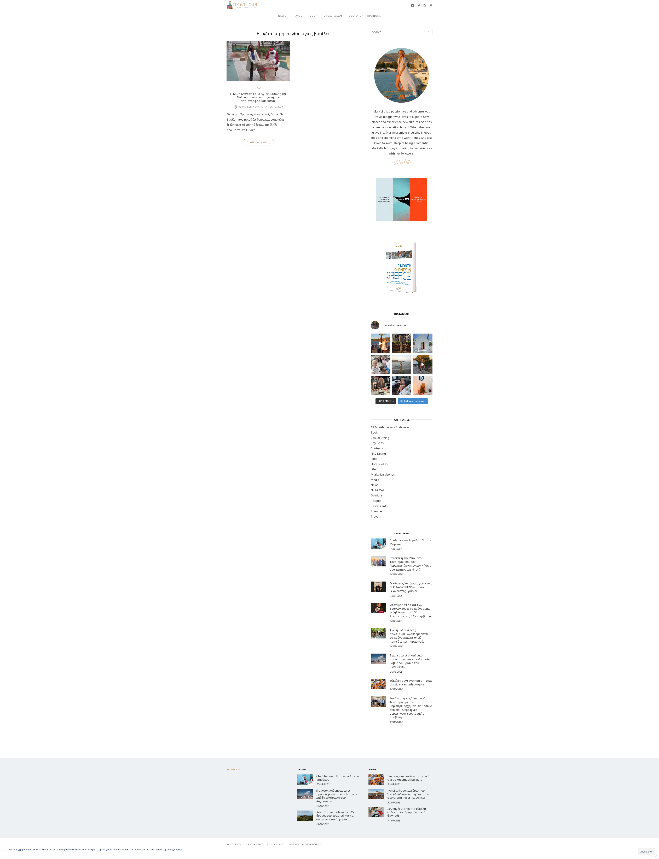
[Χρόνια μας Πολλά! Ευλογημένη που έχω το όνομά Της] (422, 343)
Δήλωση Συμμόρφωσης (304, 844)
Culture (355, 15)
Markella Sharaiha (252, 106)
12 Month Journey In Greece (390, 427)
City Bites (377, 443)
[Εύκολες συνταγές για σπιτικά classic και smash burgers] (378, 684)
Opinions (374, 15)
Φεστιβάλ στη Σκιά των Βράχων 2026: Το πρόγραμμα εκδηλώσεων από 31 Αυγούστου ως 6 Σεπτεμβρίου (410, 610)
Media (375, 480)
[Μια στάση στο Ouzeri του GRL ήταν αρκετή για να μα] (422, 364)
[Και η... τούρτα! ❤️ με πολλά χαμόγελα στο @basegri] (380, 385)
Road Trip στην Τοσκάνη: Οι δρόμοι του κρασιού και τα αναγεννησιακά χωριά (335, 815)
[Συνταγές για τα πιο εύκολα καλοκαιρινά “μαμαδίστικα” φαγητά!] (376, 812)
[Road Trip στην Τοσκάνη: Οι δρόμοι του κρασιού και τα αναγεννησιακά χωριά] (305, 815)
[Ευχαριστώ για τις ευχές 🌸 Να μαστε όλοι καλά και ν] (402, 343)
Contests (377, 448)
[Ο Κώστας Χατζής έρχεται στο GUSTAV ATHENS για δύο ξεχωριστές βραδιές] (378, 587)
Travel (297, 15)
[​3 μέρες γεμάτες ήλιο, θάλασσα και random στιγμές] (422, 385)
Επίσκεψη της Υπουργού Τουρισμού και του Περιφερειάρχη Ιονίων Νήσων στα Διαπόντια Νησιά (410, 563)
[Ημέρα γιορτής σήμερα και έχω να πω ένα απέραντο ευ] (402, 385)
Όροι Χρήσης (254, 844)
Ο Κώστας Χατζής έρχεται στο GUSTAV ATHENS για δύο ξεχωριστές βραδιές (411, 587)
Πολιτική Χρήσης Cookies (169, 849)
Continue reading (260, 142)
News (282, 15)
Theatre (376, 511)
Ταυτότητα (234, 844)
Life (373, 469)
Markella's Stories (383, 474)
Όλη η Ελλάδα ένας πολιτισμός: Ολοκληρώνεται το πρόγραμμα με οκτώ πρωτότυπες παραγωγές (409, 635)
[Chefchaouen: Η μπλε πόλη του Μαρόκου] (378, 543)
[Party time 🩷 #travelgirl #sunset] (402, 364)
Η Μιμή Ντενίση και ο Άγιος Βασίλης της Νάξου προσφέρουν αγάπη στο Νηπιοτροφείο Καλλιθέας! (258, 97)
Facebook (233, 769)
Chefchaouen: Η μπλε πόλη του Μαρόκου (411, 542)
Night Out (377, 490)
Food (312, 15)
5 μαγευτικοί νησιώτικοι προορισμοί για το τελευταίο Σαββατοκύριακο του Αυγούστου (410, 661)
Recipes (376, 501)
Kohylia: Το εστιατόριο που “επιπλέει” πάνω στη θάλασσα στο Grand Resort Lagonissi (408, 794)
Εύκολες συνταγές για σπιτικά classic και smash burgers (411, 682)
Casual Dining (380, 438)
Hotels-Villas (332, 15)
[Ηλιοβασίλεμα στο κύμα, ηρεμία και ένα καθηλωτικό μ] (380, 343)
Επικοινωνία (275, 844)
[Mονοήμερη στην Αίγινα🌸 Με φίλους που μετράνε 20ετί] (380, 364)
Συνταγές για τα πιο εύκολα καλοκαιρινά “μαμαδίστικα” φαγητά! (406, 812)
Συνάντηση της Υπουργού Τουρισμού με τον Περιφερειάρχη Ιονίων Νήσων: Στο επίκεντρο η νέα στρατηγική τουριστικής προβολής (411, 707)
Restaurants (379, 506)
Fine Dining (378, 453)
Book (374, 432)
